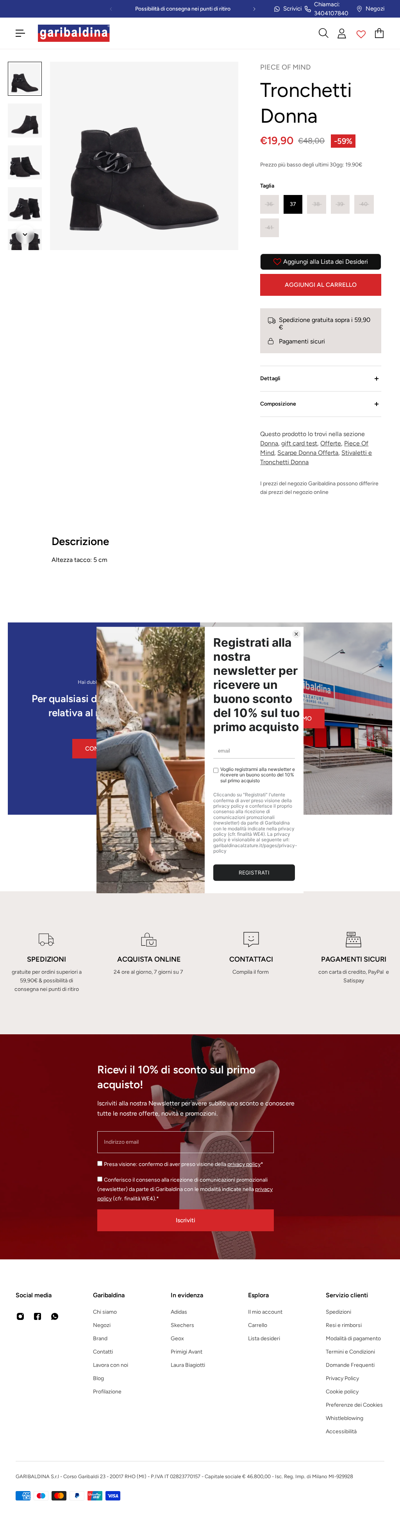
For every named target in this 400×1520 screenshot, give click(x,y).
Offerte (330, 443)
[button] (269, 204)
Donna (269, 443)
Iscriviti (185, 1220)
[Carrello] (379, 33)
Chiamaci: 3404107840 (331, 9)
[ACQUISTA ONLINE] (148, 963)
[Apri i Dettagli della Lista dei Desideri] (361, 33)
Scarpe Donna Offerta (307, 452)
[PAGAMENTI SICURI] (353, 963)
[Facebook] (37, 1316)
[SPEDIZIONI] (46, 963)
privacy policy (244, 1164)
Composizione (278, 404)
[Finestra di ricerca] (323, 33)
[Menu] (20, 33)
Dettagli (270, 378)
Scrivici (292, 8)
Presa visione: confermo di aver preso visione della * (183, 1164)
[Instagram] (20, 1316)
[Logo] (74, 33)
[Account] (342, 33)
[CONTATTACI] (251, 963)
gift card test (299, 443)
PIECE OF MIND (285, 67)
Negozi (375, 8)
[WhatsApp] (54, 1316)
